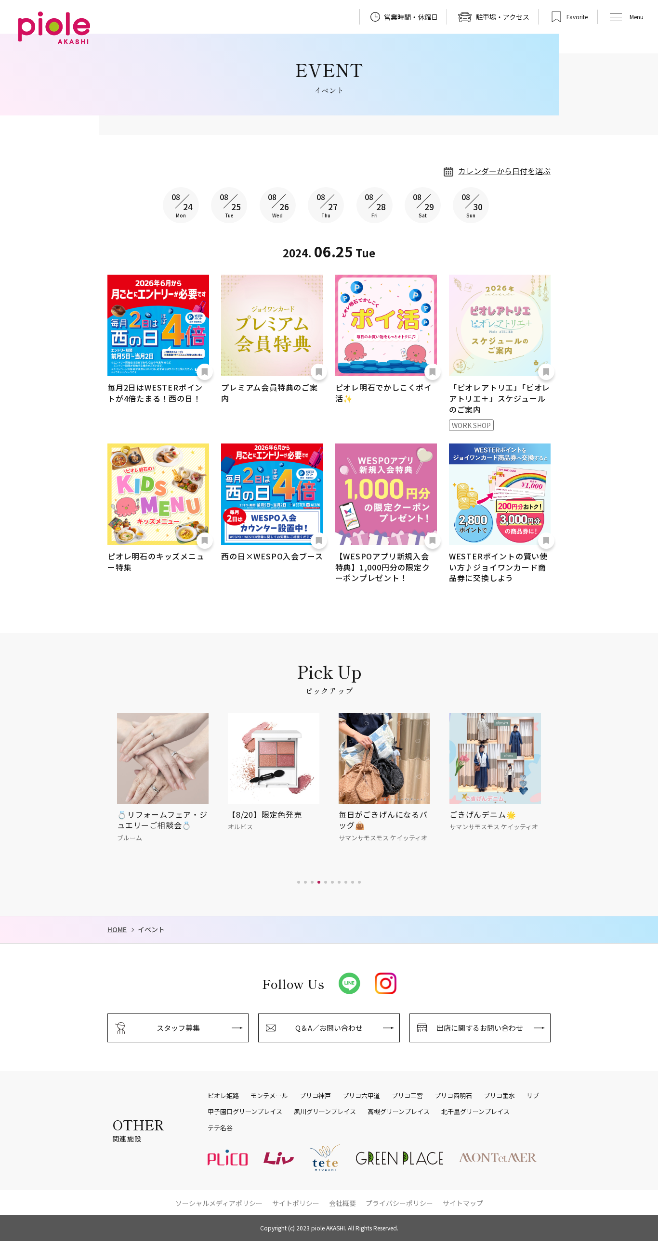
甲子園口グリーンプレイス (245, 1111)
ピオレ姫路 (223, 1096)
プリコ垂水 (499, 1096)
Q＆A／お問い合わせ (329, 1028)
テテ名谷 (220, 1128)
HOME (117, 929)
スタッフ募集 (178, 1028)
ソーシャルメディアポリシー (219, 1203)
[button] (298, 882)
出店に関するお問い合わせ (479, 1028)
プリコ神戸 (315, 1096)
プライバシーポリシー (399, 1203)
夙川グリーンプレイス (325, 1111)
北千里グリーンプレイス (475, 1111)
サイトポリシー (295, 1203)
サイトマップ (463, 1203)
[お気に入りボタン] (205, 372)
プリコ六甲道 (361, 1096)
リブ (532, 1096)
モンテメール (269, 1096)
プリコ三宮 (407, 1096)
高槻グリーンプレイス (399, 1111)
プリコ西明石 (453, 1096)
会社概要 (342, 1203)
